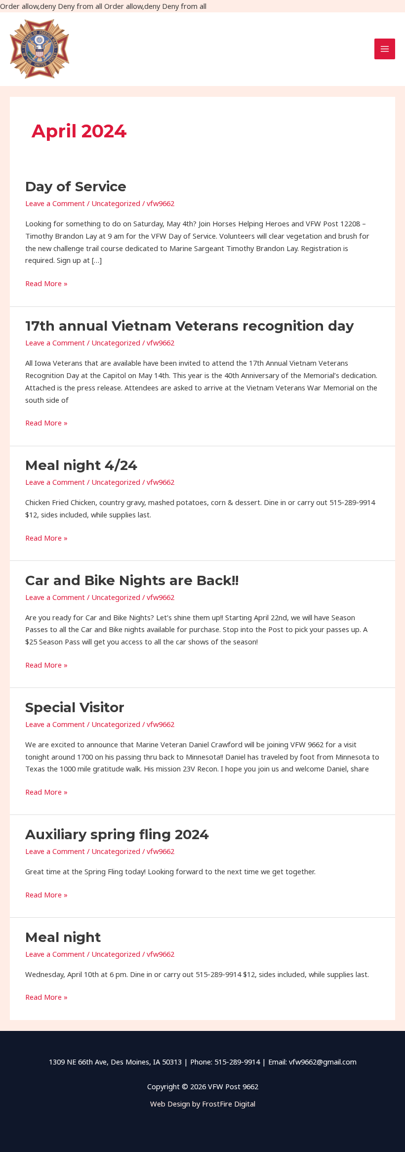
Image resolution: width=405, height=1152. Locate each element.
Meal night (63, 937)
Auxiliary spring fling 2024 (117, 834)
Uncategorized (115, 203)
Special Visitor (74, 707)
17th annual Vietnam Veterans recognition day (189, 326)
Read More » (46, 282)
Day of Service (75, 186)
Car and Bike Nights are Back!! (132, 580)
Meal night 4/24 (81, 465)
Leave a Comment (55, 203)
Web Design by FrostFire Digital (202, 1104)
